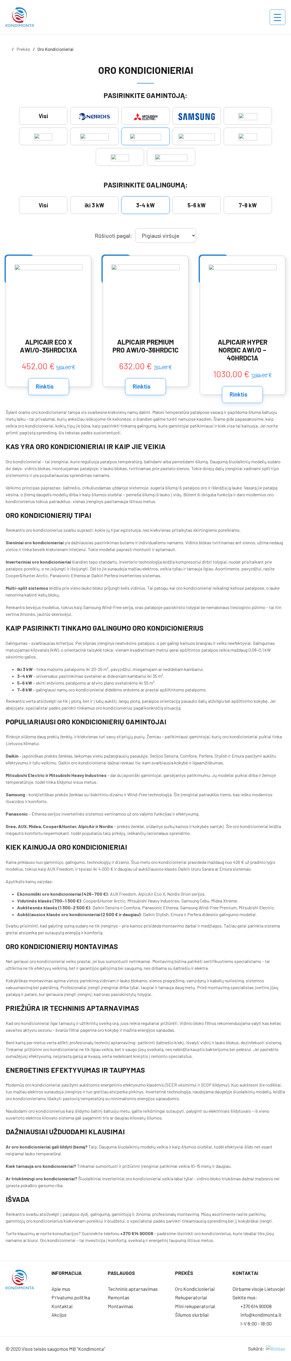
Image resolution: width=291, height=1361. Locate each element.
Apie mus (60, 1289)
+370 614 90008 (256, 1306)
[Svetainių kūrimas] (275, 1348)
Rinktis (45, 386)
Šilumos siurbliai (192, 1315)
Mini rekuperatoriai (195, 1306)
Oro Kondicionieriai (195, 1289)
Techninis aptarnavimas (133, 1289)
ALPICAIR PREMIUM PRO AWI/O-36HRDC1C (145, 346)
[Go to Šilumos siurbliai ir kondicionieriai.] (7, 49)
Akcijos (58, 1315)
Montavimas (120, 1306)
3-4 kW (145, 205)
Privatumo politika (70, 1297)
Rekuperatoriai (191, 1297)
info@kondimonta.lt (261, 1315)
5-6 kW (197, 205)
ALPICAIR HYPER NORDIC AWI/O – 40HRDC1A (242, 350)
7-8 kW (248, 205)
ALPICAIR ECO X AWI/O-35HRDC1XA (48, 346)
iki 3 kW (94, 205)
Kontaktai (61, 1306)
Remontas (118, 1297)
